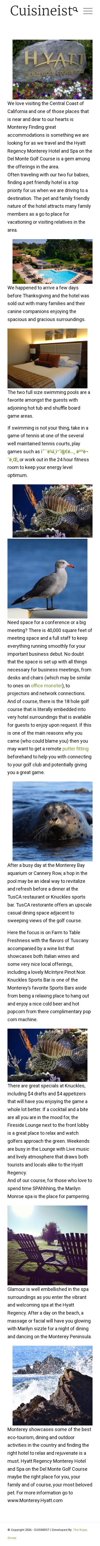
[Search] (72, 10)
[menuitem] (72, 10)
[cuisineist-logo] (41, 10)
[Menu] (85, 10)
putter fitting (75, 748)
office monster (46, 685)
